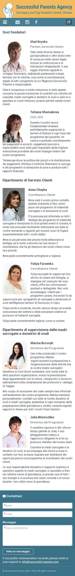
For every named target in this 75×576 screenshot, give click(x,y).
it (69, 22)
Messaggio (9, 522)
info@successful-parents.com (40, 562)
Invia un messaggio (18, 551)
